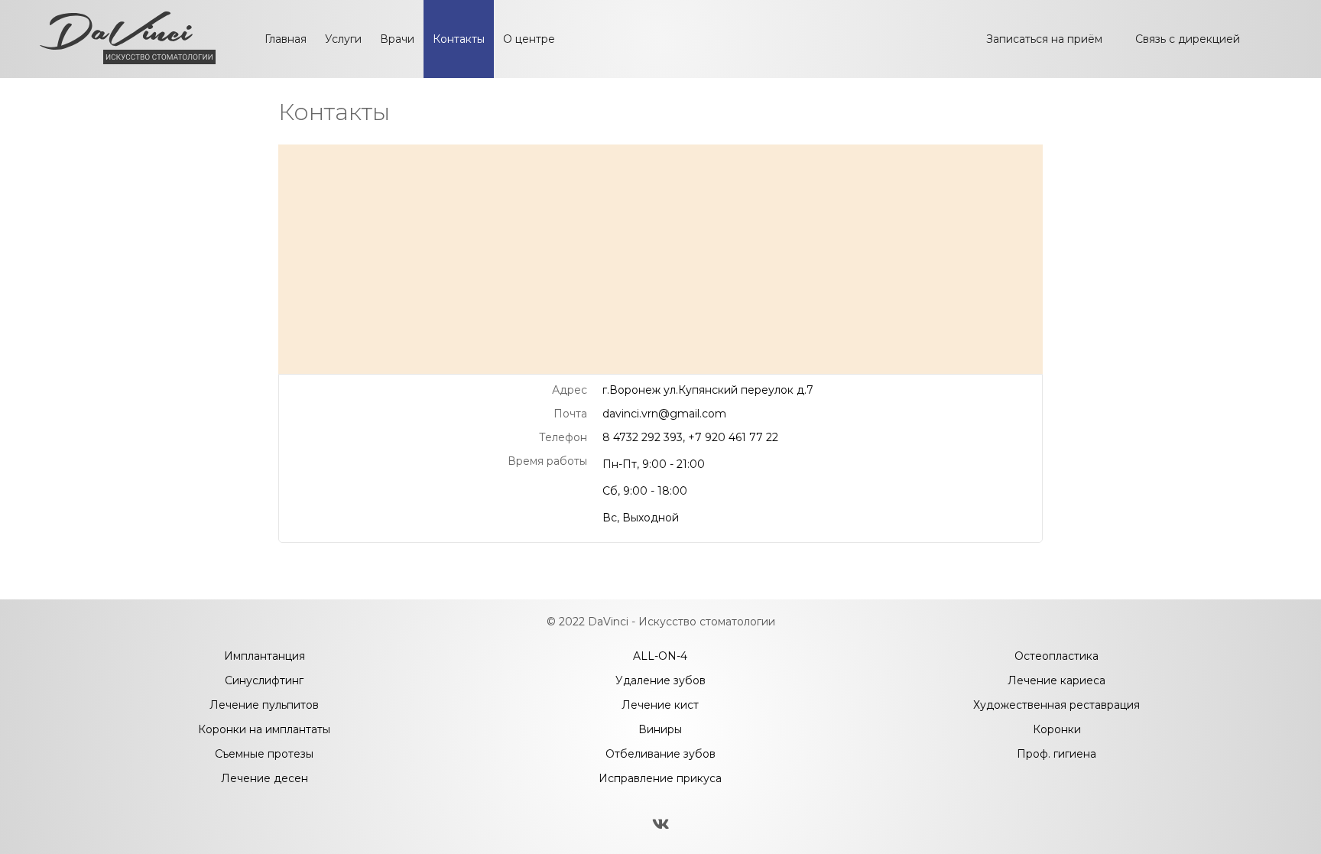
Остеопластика (1056, 656)
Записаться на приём (1044, 39)
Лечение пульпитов (264, 705)
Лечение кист (660, 705)
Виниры (660, 729)
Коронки (1057, 729)
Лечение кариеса (1056, 680)
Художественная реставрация (1056, 705)
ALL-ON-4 (660, 656)
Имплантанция (264, 656)
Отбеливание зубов (660, 754)
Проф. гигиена (1056, 754)
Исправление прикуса (660, 778)
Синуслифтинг (264, 680)
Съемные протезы (264, 754)
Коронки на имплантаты (264, 729)
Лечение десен (264, 778)
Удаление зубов (660, 680)
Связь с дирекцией (1187, 39)
